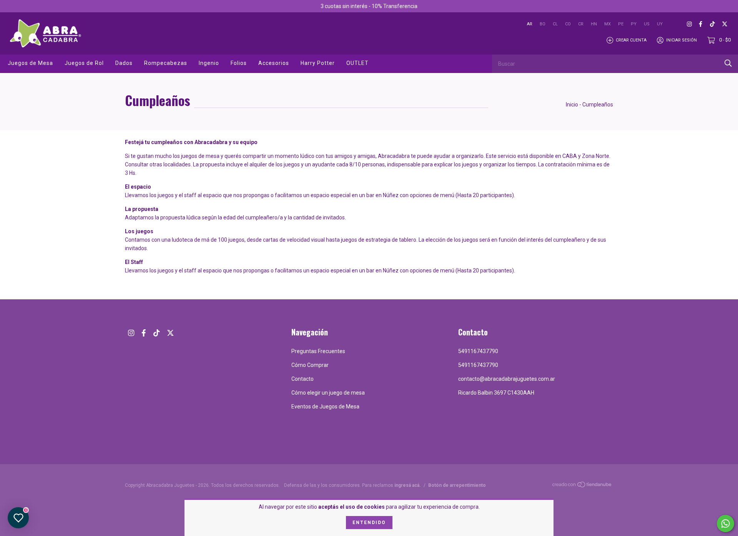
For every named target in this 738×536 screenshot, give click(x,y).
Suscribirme (425, 123)
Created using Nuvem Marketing (425, 147)
